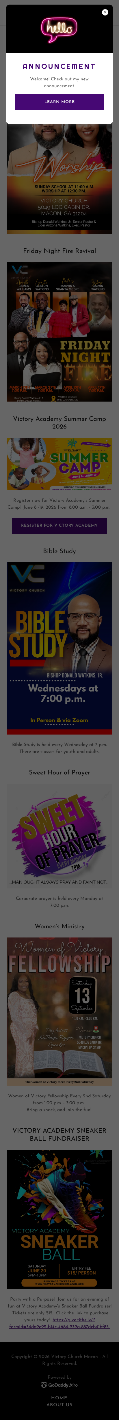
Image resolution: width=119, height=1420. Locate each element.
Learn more (59, 102)
